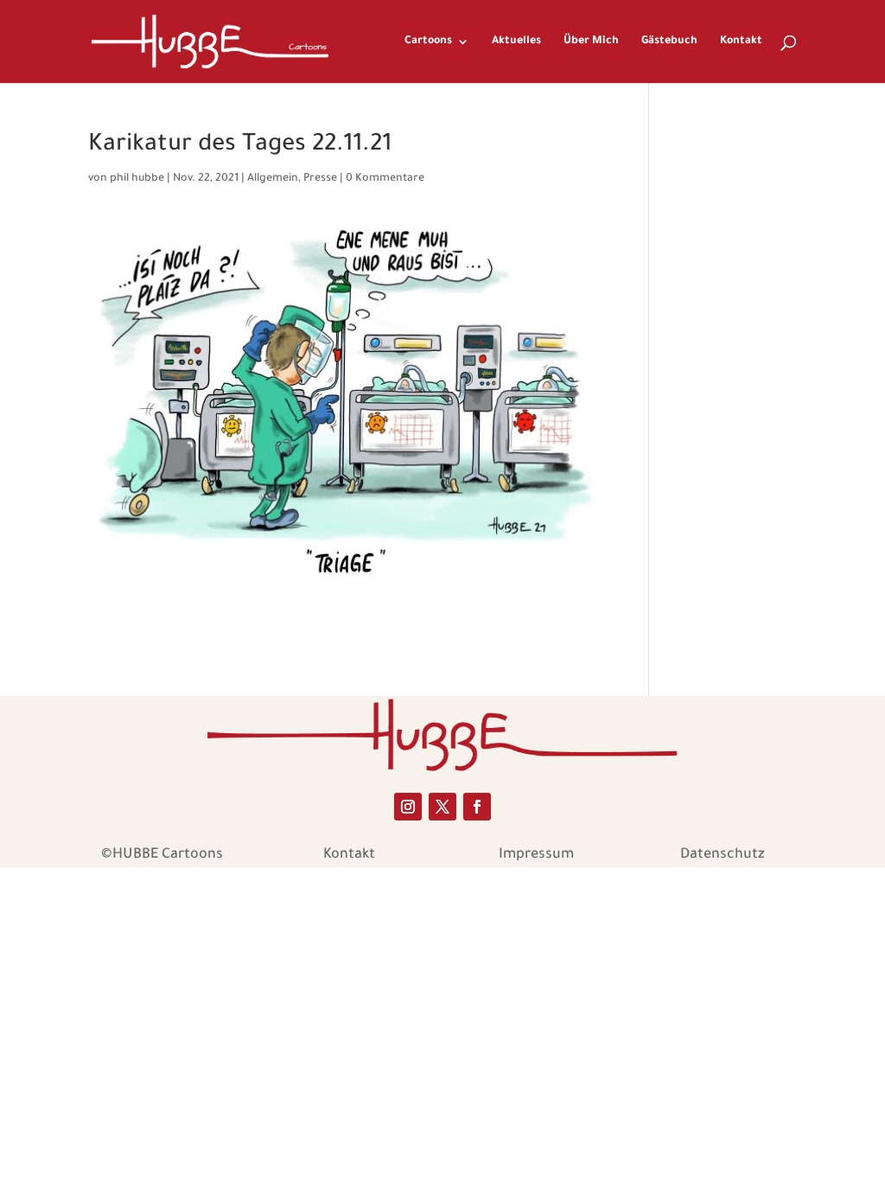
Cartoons (428, 41)
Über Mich (591, 41)
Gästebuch (669, 41)
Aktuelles (516, 41)
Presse (320, 179)
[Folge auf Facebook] (477, 806)
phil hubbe (137, 179)
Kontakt (741, 41)
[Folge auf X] (442, 806)
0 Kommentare (385, 179)
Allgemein (272, 179)
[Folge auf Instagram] (408, 806)
